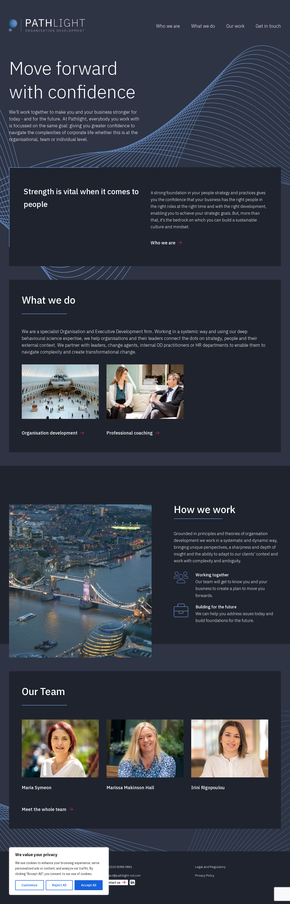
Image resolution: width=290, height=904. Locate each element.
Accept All (88, 885)
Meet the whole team (44, 809)
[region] (59, 871)
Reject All (59, 885)
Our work (235, 26)
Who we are (168, 26)
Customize (29, 885)
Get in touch (268, 26)
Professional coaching (129, 433)
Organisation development (49, 433)
